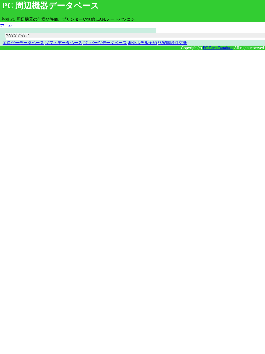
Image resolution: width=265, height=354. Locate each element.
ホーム (6, 25)
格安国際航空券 (172, 42)
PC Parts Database (218, 48)
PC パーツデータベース (105, 42)
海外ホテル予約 (142, 42)
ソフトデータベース (63, 42)
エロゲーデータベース (23, 42)
